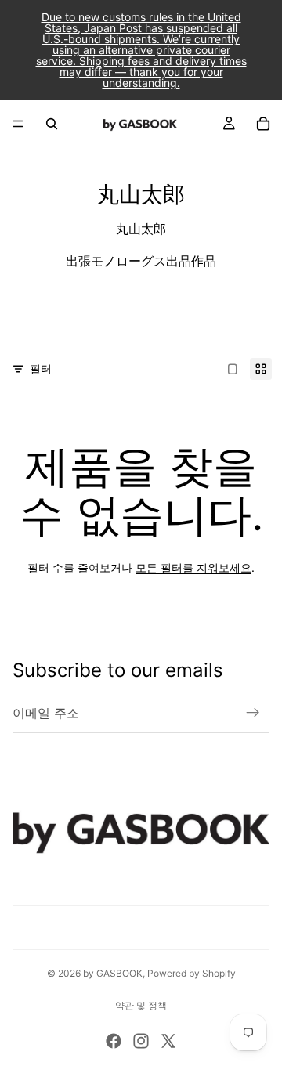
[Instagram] (141, 1041)
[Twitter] (168, 1041)
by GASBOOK (113, 973)
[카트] (263, 124)
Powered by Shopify (191, 973)
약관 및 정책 (141, 1005)
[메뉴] (18, 124)
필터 (41, 368)
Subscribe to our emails (118, 670)
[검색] (51, 124)
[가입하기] (253, 712)
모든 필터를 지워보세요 (193, 567)
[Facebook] (113, 1041)
